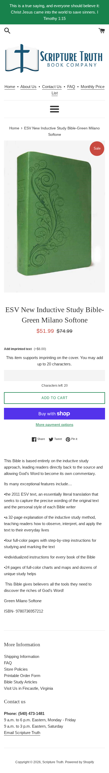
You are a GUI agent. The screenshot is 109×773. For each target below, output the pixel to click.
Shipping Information (21, 656)
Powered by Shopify (79, 762)
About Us (28, 86)
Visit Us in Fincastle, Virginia (28, 688)
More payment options (54, 424)
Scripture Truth (52, 762)
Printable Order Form (22, 675)
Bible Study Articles (20, 682)
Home (9, 86)
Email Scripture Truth (22, 732)
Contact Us (52, 86)
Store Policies (16, 669)
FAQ (71, 86)
